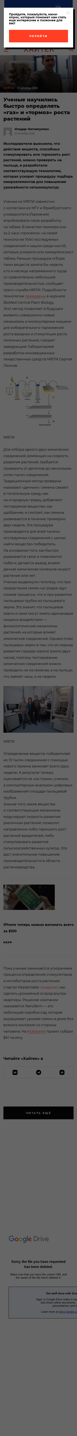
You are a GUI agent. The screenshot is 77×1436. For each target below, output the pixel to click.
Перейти (38, 36)
